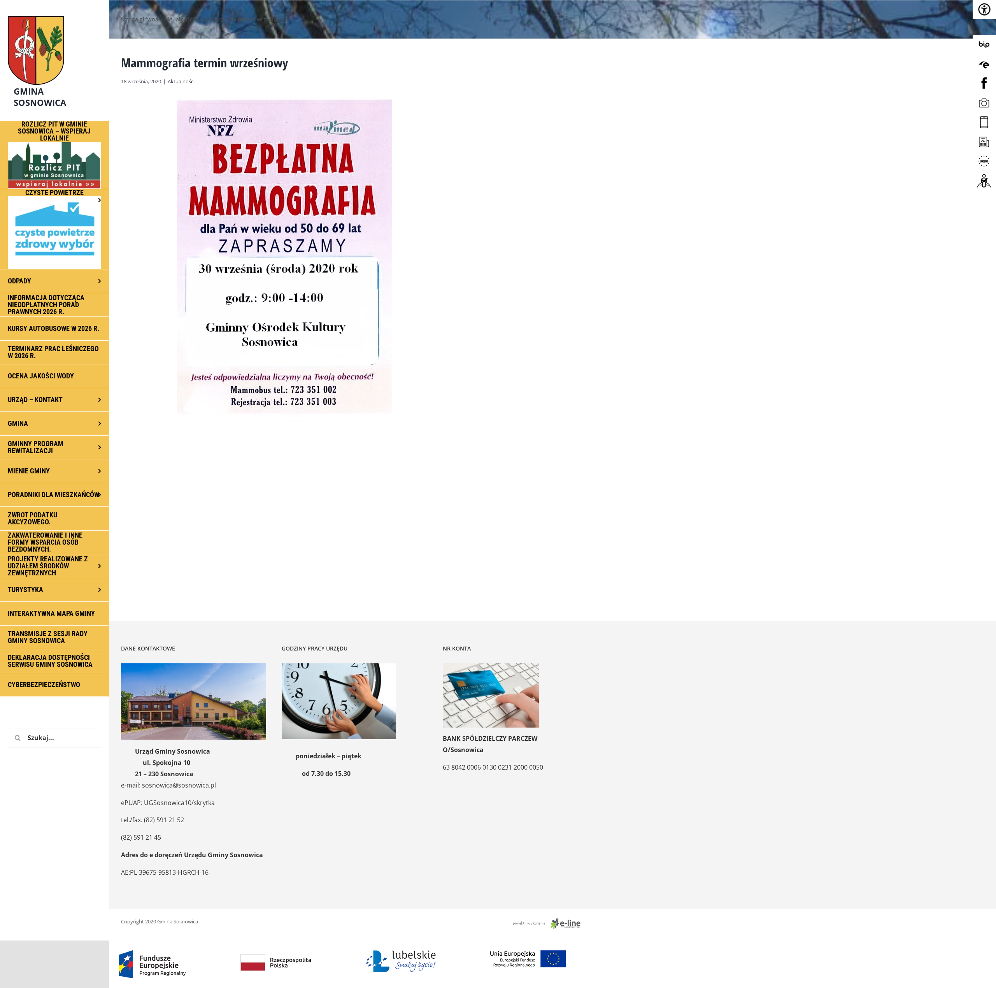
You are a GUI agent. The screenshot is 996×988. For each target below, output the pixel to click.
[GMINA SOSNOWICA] (54, 14)
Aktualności (181, 81)
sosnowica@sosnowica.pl (179, 785)
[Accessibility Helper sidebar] (984, 9)
